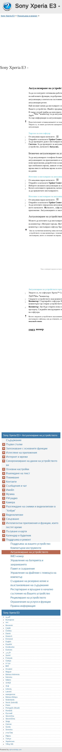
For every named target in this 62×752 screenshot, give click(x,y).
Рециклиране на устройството (28, 597)
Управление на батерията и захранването (26, 562)
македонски (10, 694)
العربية (8, 617)
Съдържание (13, 440)
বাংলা (7, 622)
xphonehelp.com (15, 749)
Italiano (8, 680)
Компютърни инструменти (25, 548)
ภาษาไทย (9, 733)
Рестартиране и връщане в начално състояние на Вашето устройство (31, 591)
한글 (7, 686)
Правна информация (22, 606)
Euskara (9, 650)
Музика (10, 494)
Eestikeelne (10, 647)
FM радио (11, 498)
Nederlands (10, 700)
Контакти (11, 481)
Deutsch (9, 636)
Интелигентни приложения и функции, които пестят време (32, 525)
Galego (8, 661)
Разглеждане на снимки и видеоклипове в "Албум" (31, 508)
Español (9, 644)
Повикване (12, 477)
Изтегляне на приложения (21, 452)
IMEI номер (17, 556)
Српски (8, 724)
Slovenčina (10, 716)
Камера (10, 502)
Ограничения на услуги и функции (30, 601)
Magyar (8, 672)
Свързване (12, 519)
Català (8, 628)
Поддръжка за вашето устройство (30, 543)
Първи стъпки (14, 444)
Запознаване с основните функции (26, 448)
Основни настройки (17, 469)
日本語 (8, 683)
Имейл (10, 490)
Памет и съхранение (22, 568)
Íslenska (9, 677)
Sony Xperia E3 (7, 6)
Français (9, 658)
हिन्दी (7, 666)
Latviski (8, 692)
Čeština (8, 631)
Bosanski (9, 625)
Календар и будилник (18, 535)
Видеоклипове (14, 514)
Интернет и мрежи (17, 456)
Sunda (8, 727)
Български (10, 620)
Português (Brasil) (13, 708)
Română (9, 711)
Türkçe (8, 739)
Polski (8, 705)
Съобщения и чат (16, 485)
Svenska (9, 729)
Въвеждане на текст (18, 473)
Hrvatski (9, 669)
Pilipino (8, 736)
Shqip (8, 721)
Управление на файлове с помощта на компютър (33, 574)
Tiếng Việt (9, 744)
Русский (9, 713)
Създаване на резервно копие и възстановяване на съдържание (29, 583)
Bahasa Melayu (11, 697)
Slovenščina (10, 719)
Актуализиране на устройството (29, 552)
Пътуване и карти (16, 531)
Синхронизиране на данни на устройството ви (31, 463)
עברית (8, 663)
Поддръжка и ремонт (27, 16)
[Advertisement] (31, 40)
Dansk (8, 633)
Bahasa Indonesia (12, 674)
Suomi (8, 655)
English (8, 642)
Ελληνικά (9, 639)
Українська (10, 741)
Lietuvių (8, 689)
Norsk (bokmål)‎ (12, 702)
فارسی (8, 652)
